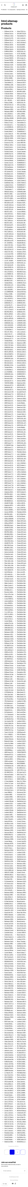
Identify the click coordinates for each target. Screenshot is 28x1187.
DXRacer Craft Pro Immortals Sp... (13, 683)
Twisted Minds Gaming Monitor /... (13, 928)
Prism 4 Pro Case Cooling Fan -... (13, 594)
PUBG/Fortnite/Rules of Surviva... (13, 1061)
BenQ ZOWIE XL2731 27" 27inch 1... (14, 267)
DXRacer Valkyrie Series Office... (13, 144)
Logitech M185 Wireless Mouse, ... (13, 796)
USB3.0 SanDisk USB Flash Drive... (14, 647)
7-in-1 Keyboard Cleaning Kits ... (13, 714)
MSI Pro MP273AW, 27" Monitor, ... (13, 307)
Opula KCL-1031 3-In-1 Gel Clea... (13, 910)
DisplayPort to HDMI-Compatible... (14, 710)
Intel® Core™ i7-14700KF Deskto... (14, 474)
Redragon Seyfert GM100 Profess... (14, 1001)
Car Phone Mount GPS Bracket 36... (14, 699)
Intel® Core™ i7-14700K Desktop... (14, 478)
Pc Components (11, 9)
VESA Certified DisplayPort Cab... (13, 610)
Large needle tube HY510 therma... (13, 601)
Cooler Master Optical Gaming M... (13, 841)
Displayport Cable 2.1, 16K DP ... (13, 607)
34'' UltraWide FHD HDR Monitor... (14, 242)
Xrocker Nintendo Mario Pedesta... (13, 71)
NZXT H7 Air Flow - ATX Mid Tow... (14, 1121)
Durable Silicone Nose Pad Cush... (13, 745)
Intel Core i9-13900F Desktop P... (13, 481)
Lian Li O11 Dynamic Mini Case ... (13, 1097)
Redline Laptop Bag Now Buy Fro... (14, 549)
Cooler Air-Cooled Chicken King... (13, 690)
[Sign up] (24, 1170)
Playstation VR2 (21, 672)
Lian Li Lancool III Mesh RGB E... (13, 1112)
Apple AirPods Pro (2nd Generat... (13, 821)
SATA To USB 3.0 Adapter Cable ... (13, 614)
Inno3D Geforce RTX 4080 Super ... (14, 234)
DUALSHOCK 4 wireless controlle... (14, 979)
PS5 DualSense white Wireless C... (13, 178)
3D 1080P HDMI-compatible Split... (14, 707)
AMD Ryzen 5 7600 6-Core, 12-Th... (14, 432)
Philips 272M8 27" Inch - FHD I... (13, 102)
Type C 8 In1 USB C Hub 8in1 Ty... (13, 732)
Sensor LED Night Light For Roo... (13, 1063)
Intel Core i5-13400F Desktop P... (13, 411)
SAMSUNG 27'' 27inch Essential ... (13, 302)
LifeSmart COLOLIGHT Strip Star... (13, 934)
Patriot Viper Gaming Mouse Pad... (13, 76)
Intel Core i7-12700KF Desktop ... (13, 440)
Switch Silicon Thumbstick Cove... (13, 1035)
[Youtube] (13, 1183)
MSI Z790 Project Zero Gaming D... (14, 545)
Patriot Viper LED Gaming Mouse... (14, 981)
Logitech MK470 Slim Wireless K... (13, 1037)
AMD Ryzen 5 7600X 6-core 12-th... (14, 438)
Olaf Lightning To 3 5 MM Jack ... (13, 650)
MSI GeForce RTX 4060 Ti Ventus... (14, 202)
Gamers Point (16, 1176)
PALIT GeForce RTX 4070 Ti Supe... (14, 218)
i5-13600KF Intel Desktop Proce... (13, 445)
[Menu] (1, 5)
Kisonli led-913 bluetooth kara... (13, 912)
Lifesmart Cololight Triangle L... (13, 930)
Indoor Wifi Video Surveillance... (13, 687)
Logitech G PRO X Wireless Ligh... (13, 816)
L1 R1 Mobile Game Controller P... (13, 692)
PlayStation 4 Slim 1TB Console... (13, 80)
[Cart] (26, 5)
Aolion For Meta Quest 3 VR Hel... (13, 743)
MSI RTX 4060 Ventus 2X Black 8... (14, 193)
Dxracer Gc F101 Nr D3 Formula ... (13, 142)
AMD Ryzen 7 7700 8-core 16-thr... (13, 447)
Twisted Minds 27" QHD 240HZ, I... (14, 367)
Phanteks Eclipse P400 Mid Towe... (14, 1126)
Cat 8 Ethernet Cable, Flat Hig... (13, 572)
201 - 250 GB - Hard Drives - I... (13, 100)
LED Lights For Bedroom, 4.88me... (14, 574)
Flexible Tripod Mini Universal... (13, 1068)
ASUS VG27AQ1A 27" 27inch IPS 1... (14, 327)
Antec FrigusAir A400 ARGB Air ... (13, 819)
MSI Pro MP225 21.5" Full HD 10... (13, 318)
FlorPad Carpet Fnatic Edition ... (13, 151)
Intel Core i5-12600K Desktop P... (13, 418)
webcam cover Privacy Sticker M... (14, 1050)
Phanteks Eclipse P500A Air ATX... (13, 1132)
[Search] (5, 5)
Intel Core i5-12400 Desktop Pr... (13, 409)
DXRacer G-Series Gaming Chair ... (14, 35)
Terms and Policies (14, 1180)
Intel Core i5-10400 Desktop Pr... (13, 405)
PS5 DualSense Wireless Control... (13, 167)
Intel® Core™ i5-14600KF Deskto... (14, 458)
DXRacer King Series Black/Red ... (13, 40)
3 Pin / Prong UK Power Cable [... (13, 968)
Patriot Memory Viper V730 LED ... (13, 983)
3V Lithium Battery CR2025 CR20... (14, 925)
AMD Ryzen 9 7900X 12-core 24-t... (14, 476)
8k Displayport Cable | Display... (13, 703)
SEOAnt (16, 1146)
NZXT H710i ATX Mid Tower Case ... (14, 1104)
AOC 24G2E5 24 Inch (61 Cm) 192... (14, 113)
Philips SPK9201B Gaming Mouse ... (14, 1012)
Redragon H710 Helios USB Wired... (14, 641)
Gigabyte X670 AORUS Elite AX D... (14, 505)
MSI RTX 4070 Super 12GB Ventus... (14, 211)
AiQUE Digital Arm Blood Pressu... (13, 696)
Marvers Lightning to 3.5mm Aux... (13, 954)
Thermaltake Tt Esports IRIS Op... (13, 82)
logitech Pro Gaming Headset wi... (13, 623)
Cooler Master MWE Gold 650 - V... (14, 952)
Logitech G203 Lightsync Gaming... (14, 808)
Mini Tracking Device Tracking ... (13, 957)
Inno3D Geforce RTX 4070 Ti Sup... (14, 216)
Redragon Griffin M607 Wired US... (14, 939)
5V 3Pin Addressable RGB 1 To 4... (13, 558)
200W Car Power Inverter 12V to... (13, 716)
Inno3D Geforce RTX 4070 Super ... (14, 205)
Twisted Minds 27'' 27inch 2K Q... (13, 340)
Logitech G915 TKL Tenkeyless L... (13, 814)
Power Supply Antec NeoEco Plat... (14, 959)
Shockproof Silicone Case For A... (13, 770)
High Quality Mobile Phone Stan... (13, 1066)
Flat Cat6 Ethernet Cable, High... (13, 567)
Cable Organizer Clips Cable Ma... (13, 1057)
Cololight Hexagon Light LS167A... (13, 932)
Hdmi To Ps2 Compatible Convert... (14, 618)
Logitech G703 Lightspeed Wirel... (13, 805)
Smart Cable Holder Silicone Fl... (13, 723)
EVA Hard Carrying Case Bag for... (13, 790)
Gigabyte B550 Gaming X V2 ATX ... (14, 496)
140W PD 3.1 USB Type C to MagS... (14, 728)
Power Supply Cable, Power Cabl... (14, 972)
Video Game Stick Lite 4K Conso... (13, 1041)
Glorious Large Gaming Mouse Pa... (14, 73)
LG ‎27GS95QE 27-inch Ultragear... (13, 371)
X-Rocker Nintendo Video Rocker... (14, 96)
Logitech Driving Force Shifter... (13, 185)
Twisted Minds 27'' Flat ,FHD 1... (13, 282)
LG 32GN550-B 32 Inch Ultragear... (14, 127)
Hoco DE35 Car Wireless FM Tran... (14, 845)
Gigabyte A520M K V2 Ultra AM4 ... (14, 492)
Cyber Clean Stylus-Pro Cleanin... (13, 133)
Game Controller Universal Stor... (13, 552)
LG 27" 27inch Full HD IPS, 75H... (13, 309)
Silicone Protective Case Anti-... (13, 774)
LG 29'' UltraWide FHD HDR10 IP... (13, 260)
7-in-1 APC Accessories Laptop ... (13, 612)
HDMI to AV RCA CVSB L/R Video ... (14, 652)
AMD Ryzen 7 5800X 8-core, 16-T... (14, 425)
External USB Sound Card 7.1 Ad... (13, 759)
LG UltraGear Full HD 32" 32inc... (13, 256)
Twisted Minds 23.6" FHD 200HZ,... (14, 296)
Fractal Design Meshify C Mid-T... (13, 1095)
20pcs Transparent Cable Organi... (13, 587)
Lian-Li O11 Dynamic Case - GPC (13, 1101)
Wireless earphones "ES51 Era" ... (13, 857)
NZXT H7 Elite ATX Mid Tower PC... (14, 1117)
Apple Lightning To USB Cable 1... (13, 87)
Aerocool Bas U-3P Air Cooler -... (13, 832)
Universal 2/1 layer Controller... (12, 785)
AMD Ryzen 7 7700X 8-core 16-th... (14, 452)
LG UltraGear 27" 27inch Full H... (13, 278)
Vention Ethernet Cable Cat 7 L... (13, 739)
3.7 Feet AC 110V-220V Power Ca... (14, 1072)
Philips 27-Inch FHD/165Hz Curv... (13, 122)
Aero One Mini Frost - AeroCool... (13, 1090)
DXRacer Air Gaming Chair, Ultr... (13, 31)
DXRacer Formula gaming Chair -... (14, 33)
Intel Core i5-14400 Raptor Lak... (13, 434)
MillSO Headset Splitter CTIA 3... (13, 914)
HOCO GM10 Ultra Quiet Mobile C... (14, 870)
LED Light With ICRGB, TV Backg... (13, 576)
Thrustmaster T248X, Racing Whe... (14, 189)
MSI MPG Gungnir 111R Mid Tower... (14, 1106)
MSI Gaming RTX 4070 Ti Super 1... (14, 225)
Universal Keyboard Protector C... (13, 1052)
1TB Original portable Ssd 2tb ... (13, 701)
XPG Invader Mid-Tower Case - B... (14, 1081)
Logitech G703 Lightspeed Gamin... (14, 803)
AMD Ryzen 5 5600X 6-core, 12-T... (14, 407)
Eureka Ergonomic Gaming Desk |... (14, 149)
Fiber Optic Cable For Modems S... (13, 561)
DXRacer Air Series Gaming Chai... (13, 643)
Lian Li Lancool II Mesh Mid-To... (13, 1128)
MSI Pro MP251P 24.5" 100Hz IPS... (13, 314)
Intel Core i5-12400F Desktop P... (13, 396)
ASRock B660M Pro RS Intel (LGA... (14, 518)
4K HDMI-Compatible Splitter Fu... (13, 705)
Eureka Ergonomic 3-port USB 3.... (14, 147)
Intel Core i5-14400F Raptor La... (13, 427)
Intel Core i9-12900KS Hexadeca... (14, 465)
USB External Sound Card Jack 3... (14, 661)
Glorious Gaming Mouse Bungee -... (14, 158)
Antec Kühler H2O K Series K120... (13, 897)
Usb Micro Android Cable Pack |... (13, 823)
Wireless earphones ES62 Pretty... (13, 859)
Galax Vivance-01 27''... (10, 1048)
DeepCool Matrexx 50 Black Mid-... (14, 1141)
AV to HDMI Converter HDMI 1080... (14, 768)
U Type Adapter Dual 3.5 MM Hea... (14, 781)
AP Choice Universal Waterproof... (13, 883)
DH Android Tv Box (9, 124)
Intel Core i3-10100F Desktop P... (13, 391)
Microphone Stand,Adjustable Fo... (13, 1059)
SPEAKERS (7, 1019)
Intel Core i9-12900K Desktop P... (13, 463)
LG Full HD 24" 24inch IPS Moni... (13, 316)
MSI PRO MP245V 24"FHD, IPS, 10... (14, 311)
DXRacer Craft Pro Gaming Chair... (13, 679)
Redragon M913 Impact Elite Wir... (13, 892)
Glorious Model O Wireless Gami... (13, 160)
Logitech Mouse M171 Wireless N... (13, 801)
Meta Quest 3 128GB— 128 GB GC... (14, 164)
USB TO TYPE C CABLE (10, 825)
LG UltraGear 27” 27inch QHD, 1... (13, 329)
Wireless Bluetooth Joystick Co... (13, 763)
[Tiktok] (15, 1183)
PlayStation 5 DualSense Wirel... (13, 173)
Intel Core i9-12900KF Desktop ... (13, 456)
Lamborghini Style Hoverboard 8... (14, 888)
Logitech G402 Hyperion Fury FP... (13, 799)
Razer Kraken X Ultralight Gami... (13, 994)
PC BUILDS (4, 9)
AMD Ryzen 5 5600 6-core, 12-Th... (14, 403)
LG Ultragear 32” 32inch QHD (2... (13, 336)
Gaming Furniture (21, 9)
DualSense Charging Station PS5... (13, 182)
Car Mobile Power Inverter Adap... (13, 719)
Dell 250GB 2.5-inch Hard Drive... (13, 116)
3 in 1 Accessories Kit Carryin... (12, 1030)
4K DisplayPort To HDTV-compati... (14, 605)
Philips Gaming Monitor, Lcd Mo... (13, 120)
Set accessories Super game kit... (13, 1032)
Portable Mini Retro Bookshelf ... (13, 91)
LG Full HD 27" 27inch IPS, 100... (13, 305)
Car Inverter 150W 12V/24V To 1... (13, 721)
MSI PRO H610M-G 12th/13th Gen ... (14, 514)
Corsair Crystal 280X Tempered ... (13, 1088)
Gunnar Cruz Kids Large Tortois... (13, 162)
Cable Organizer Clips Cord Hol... (13, 1055)
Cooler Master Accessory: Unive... (13, 946)
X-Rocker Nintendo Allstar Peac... (13, 93)
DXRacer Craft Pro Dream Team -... (14, 676)
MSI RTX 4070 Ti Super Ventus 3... (13, 222)
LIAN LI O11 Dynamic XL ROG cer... (13, 1115)
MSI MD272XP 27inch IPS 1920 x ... (14, 280)
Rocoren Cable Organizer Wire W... (14, 592)
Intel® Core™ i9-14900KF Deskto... (14, 485)
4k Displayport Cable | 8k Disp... (13, 712)
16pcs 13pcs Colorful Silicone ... (13, 1043)
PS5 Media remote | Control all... (13, 1010)
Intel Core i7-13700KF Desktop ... (13, 467)
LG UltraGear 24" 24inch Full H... (13, 300)
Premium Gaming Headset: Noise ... (14, 581)
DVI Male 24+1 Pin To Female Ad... (13, 590)
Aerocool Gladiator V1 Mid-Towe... (13, 1092)
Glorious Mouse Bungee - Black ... (13, 156)
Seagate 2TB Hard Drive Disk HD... (14, 736)
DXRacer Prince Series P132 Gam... (14, 663)
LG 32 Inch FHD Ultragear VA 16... (13, 254)
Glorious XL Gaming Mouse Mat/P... (14, 863)
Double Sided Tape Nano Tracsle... (14, 131)
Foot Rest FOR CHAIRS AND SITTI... (14, 879)
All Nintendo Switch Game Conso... (14, 765)
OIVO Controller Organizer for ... (13, 963)
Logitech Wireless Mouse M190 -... (13, 810)
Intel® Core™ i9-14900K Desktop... (14, 487)
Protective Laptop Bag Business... (13, 554)
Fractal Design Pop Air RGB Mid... (13, 1137)
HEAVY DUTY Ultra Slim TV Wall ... (14, 1003)
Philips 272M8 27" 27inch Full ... (13, 294)
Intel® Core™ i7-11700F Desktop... (13, 436)
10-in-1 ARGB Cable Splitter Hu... (13, 734)
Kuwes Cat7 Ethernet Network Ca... (14, 923)
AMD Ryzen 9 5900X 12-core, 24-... (14, 449)
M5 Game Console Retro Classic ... (13, 98)
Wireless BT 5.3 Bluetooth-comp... (13, 754)
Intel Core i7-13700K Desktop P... (13, 469)
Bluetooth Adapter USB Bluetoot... (13, 741)
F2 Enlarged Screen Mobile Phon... (13, 881)
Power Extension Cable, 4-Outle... (13, 129)
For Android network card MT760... (14, 748)
